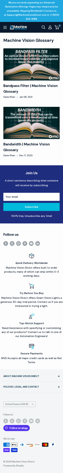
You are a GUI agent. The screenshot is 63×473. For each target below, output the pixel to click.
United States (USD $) (16, 404)
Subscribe (31, 207)
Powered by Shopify (13, 465)
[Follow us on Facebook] (5, 243)
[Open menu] (5, 27)
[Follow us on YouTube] (31, 243)
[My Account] (50, 27)
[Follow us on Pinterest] (25, 243)
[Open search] (43, 27)
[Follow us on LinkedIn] (37, 243)
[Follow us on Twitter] (12, 243)
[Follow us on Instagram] (18, 243)
